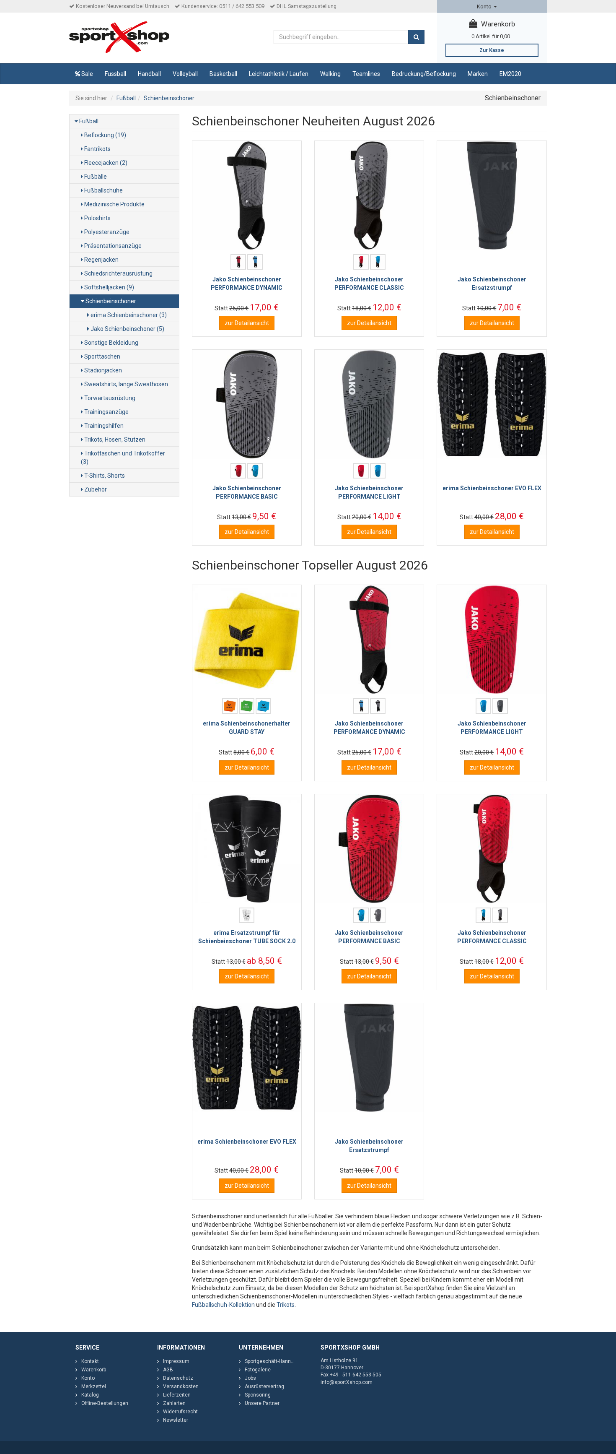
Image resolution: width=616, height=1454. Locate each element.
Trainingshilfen (103, 425)
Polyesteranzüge (106, 232)
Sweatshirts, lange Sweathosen (125, 384)
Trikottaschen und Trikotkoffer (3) (123, 457)
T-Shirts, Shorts (104, 475)
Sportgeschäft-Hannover (273, 1361)
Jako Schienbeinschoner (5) (126, 328)
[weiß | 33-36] (246, 915)
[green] (246, 706)
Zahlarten (174, 1403)
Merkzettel (93, 1386)
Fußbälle (95, 176)
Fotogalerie (258, 1370)
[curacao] (263, 706)
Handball (149, 73)
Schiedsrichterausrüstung (118, 273)
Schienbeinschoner (110, 301)
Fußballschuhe (103, 190)
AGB (168, 1370)
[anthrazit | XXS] (378, 915)
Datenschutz (178, 1378)
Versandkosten (181, 1386)
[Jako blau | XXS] (378, 262)
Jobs (250, 1378)
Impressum (176, 1361)
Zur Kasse (491, 50)
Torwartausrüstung (109, 398)
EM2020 (510, 73)
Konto (485, 6)
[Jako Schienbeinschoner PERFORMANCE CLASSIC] (369, 195)
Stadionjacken (102, 370)
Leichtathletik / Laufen (278, 73)
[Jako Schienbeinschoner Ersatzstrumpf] (491, 195)
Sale (86, 73)
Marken (478, 73)
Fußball (88, 121)
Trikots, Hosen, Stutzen (114, 439)
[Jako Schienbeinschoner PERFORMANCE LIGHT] (369, 404)
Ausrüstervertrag (264, 1386)
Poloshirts (97, 218)
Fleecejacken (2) (105, 162)
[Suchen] (416, 37)
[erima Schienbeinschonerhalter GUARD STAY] (246, 639)
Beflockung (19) (104, 135)
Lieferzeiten (177, 1395)
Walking (330, 73)
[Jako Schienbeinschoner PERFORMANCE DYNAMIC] (246, 195)
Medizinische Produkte (114, 204)
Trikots (286, 1304)
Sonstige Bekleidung (110, 342)
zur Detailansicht (247, 323)
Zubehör (95, 489)
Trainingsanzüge (106, 411)
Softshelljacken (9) (108, 287)
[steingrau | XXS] (378, 706)
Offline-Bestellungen (104, 1403)
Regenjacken (101, 259)
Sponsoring (258, 1395)
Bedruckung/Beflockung (424, 73)
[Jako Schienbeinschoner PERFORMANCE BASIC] (246, 404)
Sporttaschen (101, 356)
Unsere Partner (262, 1403)
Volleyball (185, 73)
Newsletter (175, 1420)
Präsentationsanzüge (112, 245)
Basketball (223, 73)
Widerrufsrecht (180, 1412)
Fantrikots (97, 149)
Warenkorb (497, 24)
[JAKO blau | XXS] (255, 262)
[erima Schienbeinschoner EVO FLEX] (491, 404)
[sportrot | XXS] (238, 262)
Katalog (90, 1395)
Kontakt (90, 1361)
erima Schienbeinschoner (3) (128, 315)
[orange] (230, 706)
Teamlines (366, 73)
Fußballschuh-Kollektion (223, 1304)
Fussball (115, 73)
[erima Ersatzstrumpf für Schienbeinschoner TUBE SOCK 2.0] (246, 848)
